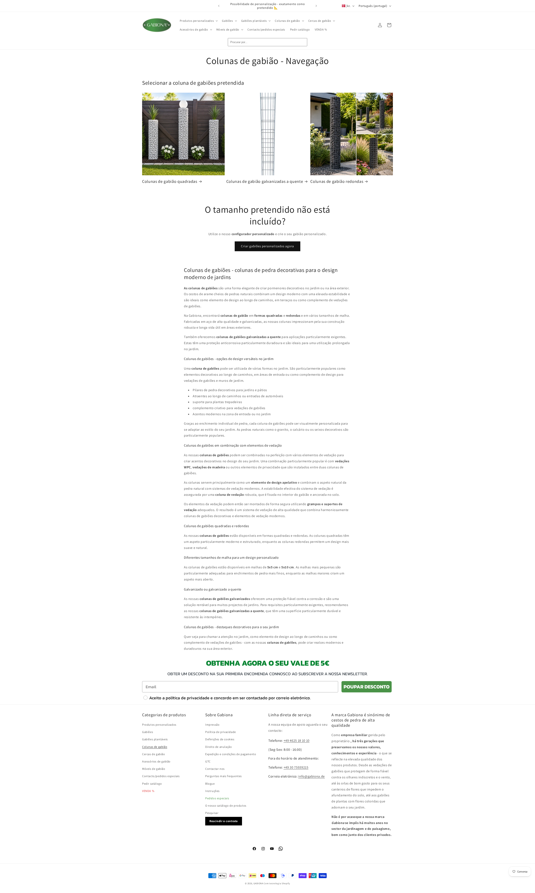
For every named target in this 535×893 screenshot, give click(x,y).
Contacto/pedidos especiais (161, 776)
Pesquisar (211, 813)
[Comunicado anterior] (218, 6)
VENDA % (148, 791)
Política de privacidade (220, 732)
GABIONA (258, 883)
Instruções (212, 791)
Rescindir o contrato (223, 821)
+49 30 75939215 (296, 767)
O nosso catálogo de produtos (225, 805)
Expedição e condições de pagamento (230, 754)
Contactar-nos (215, 769)
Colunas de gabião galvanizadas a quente (264, 181)
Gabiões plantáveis (155, 739)
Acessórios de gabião (156, 761)
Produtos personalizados (159, 724)
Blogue (210, 783)
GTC (208, 761)
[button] (198, 20)
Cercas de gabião (153, 754)
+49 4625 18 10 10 (297, 740)
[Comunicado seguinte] (316, 6)
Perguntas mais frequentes (223, 776)
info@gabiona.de (311, 776)
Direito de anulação (218, 747)
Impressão (212, 724)
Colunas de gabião (154, 747)
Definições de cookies (219, 739)
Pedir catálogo (152, 783)
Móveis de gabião (153, 769)
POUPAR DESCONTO (367, 686)
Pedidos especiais (217, 798)
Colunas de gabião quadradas (169, 181)
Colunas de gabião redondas (336, 181)
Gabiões (147, 732)
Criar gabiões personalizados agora (267, 246)
